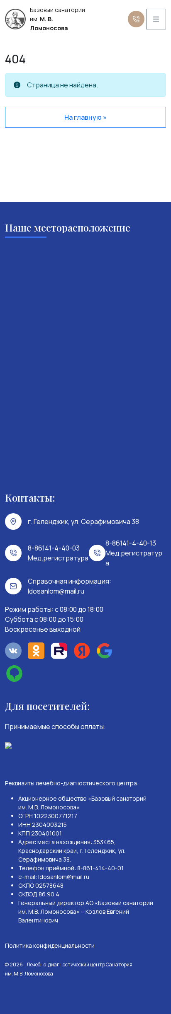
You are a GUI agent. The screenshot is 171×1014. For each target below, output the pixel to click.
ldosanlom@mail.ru (56, 591)
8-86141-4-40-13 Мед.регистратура (133, 552)
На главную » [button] (85, 117)
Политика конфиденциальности (50, 945)
